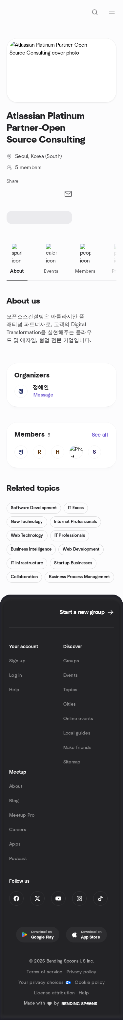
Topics (70, 690)
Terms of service (44, 972)
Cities (69, 704)
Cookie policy (90, 982)
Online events (78, 718)
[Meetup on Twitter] (37, 898)
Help (14, 690)
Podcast (18, 858)
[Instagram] (79, 898)
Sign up (17, 661)
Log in (15, 675)
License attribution (54, 993)
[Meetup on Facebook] (16, 898)
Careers (17, 829)
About (15, 786)
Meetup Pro (21, 815)
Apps (15, 844)
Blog (14, 801)
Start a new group (82, 612)
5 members (28, 167)
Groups (71, 661)
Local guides (77, 733)
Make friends (77, 747)
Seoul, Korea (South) (38, 156)
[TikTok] (100, 898)
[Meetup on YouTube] (58, 898)
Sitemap (72, 762)
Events (70, 675)
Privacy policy (81, 972)
